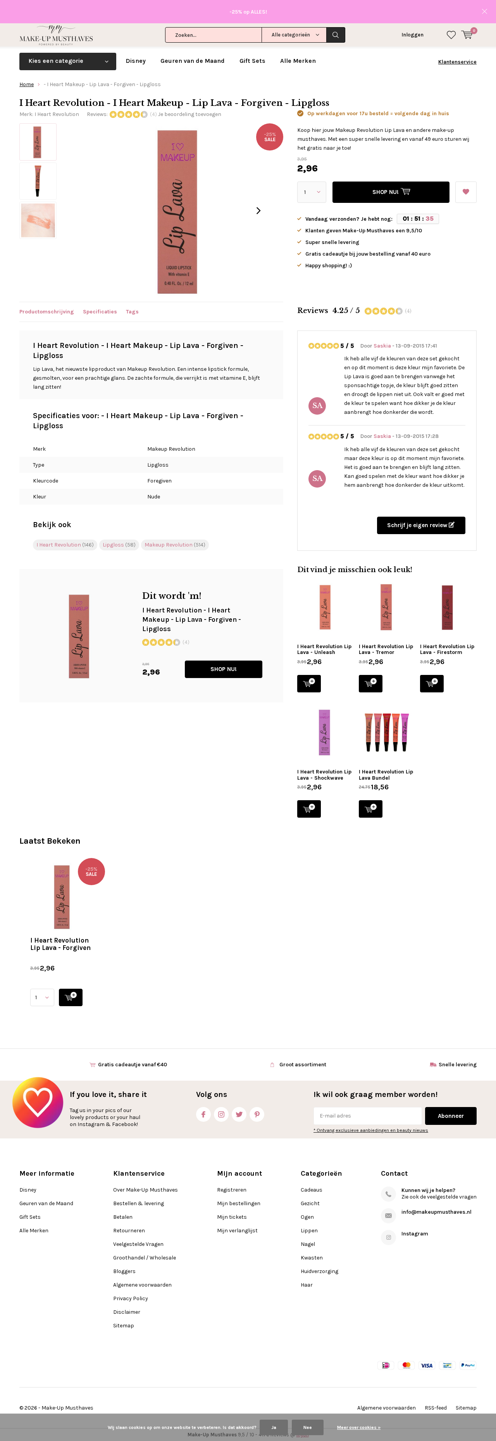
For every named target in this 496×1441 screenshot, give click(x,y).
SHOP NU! (223, 669)
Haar (307, 1285)
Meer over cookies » (359, 1427)
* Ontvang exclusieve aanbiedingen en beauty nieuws (370, 1130)
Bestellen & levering (138, 1203)
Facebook (203, 1114)
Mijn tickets (232, 1217)
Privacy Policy (130, 1298)
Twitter (239, 1114)
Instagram (221, 1114)
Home (26, 84)
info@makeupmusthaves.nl (436, 1212)
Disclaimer (126, 1312)
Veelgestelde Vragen (138, 1244)
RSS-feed (436, 1408)
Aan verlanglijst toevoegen (466, 192)
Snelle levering (458, 1064)
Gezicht (310, 1203)
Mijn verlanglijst (237, 1230)
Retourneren (129, 1230)
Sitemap (123, 1325)
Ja (273, 1427)
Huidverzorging (319, 1271)
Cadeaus (311, 1190)
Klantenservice (457, 62)
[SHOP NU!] (71, 997)
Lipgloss (119, 544)
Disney (136, 60)
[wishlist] (451, 35)
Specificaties (100, 311)
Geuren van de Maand (192, 60)
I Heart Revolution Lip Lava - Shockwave (324, 774)
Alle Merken (298, 60)
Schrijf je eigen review (418, 525)
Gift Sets (252, 60)
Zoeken (336, 35)
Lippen (309, 1230)
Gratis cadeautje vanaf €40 (132, 1064)
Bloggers (124, 1271)
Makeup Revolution (175, 544)
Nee (307, 1427)
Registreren (231, 1190)
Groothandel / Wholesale (144, 1257)
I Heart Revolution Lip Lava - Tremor (386, 649)
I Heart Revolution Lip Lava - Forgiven (60, 943)
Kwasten (312, 1257)
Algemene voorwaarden (142, 1285)
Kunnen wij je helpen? (428, 1190)
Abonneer (451, 1115)
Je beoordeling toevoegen (189, 114)
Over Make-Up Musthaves (145, 1190)
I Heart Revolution (56, 114)
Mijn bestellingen (238, 1203)
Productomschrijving (46, 311)
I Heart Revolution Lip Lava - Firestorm (447, 649)
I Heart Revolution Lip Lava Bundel (386, 774)
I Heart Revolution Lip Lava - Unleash (324, 649)
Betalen (123, 1217)
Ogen (307, 1217)
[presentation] (258, 210)
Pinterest (257, 1114)
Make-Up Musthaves (67, 1408)
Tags (132, 311)
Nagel (308, 1244)
